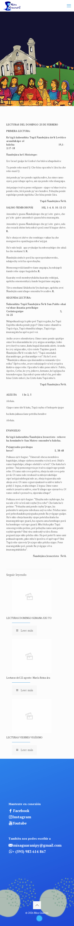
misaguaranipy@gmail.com (37, 845)
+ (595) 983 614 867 (29, 851)
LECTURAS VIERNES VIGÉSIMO (24, 737)
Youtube (20, 823)
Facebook (21, 810)
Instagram (22, 817)
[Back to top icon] (37, 905)
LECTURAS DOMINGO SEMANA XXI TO (29, 618)
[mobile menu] (69, 5)
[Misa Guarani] (13, 5)
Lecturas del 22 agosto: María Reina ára (28, 677)
